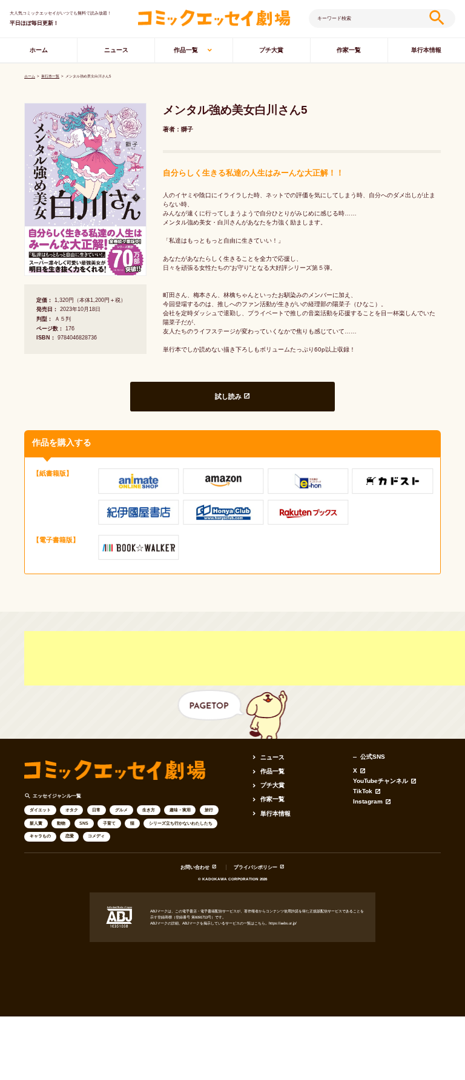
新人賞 (36, 823)
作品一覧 (186, 50)
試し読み (228, 396)
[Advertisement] (244, 658)
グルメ (121, 810)
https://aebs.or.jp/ (283, 923)
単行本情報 (426, 50)
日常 (96, 810)
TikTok (362, 791)
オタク (71, 810)
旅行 (209, 810)
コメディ (96, 836)
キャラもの (40, 836)
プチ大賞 (271, 50)
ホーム (39, 50)
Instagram (368, 802)
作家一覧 (349, 50)
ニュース (116, 50)
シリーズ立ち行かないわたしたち (181, 823)
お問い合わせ (194, 867)
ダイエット (40, 810)
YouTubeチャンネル (380, 781)
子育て (109, 823)
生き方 (148, 810)
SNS (83, 823)
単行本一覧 (50, 76)
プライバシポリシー (255, 867)
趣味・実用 (180, 810)
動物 (61, 823)
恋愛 (69, 836)
